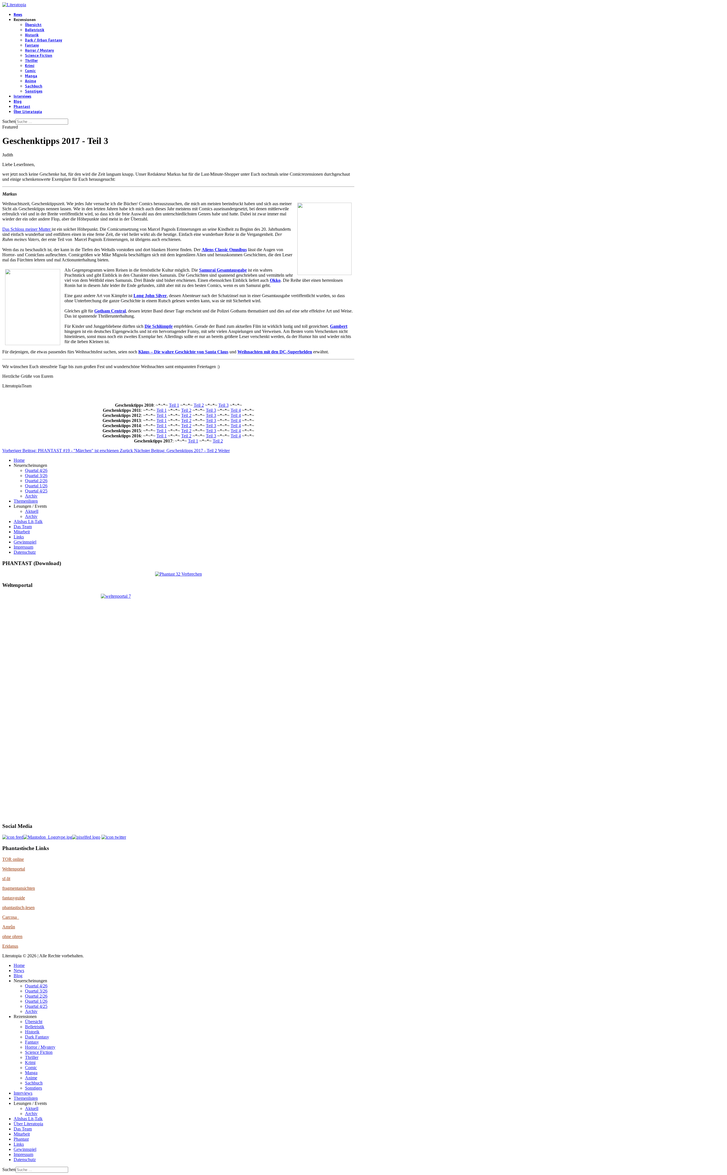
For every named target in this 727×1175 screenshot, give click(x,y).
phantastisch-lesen (18, 907)
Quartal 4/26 (36, 470)
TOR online (13, 859)
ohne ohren (12, 936)
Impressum (23, 547)
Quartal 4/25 (36, 490)
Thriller (31, 60)
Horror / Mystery (39, 50)
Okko (275, 280)
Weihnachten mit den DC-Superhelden (274, 351)
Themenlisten (26, 501)
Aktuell (31, 511)
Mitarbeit (22, 531)
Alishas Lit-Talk (28, 521)
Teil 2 (199, 405)
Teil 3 (223, 405)
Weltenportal (13, 868)
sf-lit (6, 878)
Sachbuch (33, 86)
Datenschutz (25, 552)
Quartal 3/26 (36, 475)
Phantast (22, 106)
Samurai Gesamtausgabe (223, 270)
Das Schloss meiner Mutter (27, 229)
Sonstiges (33, 91)
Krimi (29, 66)
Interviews (22, 96)
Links (19, 536)
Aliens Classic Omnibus (224, 249)
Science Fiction (38, 55)
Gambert (338, 326)
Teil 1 (174, 405)
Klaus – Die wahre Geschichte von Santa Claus (183, 351)
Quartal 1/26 (36, 485)
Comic (30, 71)
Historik (32, 35)
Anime (30, 81)
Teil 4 (236, 410)
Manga (31, 76)
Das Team (23, 526)
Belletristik (34, 30)
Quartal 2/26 (36, 480)
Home (19, 460)
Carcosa (10, 917)
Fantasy (32, 45)
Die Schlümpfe (159, 326)
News (18, 14)
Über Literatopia (28, 112)
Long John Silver (150, 295)
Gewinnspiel (25, 542)
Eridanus (10, 946)
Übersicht (33, 25)
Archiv (31, 496)
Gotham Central (110, 311)
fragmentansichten (18, 888)
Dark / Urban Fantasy (43, 40)
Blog (18, 101)
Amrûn (8, 926)
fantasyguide (13, 897)
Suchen (9, 121)
